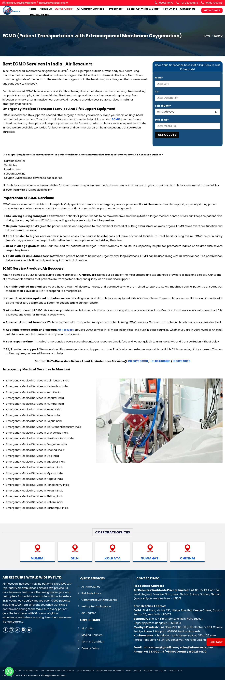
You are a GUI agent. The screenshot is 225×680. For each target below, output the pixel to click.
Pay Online (170, 9)
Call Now (216, 642)
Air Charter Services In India (58, 670)
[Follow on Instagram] (11, 630)
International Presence (110, 670)
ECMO (116, 119)
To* (157, 91)
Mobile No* (162, 119)
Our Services (63, 9)
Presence (115, 9)
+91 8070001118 (160, 361)
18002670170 (181, 361)
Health (137, 670)
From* (159, 77)
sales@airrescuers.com (196, 647)
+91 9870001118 (137, 361)
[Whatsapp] (9, 671)
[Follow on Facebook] (5, 630)
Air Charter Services (90, 9)
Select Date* (163, 105)
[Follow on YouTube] (29, 630)
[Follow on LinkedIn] (23, 630)
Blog (128, 670)
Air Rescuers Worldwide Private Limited (161, 590)
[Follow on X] (17, 630)
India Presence (85, 670)
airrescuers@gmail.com (161, 647)
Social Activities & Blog (142, 9)
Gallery (147, 670)
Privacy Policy (39, 15)
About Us (46, 9)
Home (33, 9)
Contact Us (187, 9)
